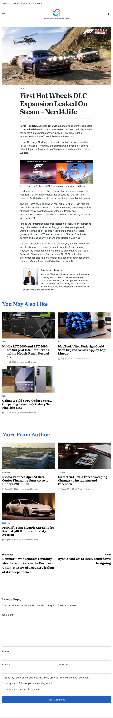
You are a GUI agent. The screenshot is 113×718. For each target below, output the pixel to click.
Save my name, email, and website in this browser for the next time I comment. (47, 677)
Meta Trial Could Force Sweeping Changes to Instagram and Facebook (82, 480)
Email (6, 664)
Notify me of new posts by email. (23, 689)
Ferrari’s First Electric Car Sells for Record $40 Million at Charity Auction (28, 531)
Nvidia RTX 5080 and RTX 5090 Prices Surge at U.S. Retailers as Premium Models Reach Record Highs (25, 351)
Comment (8, 614)
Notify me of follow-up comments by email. (28, 683)
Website (63, 664)
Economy (6, 472)
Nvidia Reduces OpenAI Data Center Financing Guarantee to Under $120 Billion (25, 480)
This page (32, 142)
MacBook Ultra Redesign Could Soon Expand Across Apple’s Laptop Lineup (84, 349)
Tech (22, 88)
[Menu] (3, 14)
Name (6, 651)
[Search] (109, 14)
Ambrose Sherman (28, 362)
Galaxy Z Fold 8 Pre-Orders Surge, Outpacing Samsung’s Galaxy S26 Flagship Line (27, 404)
